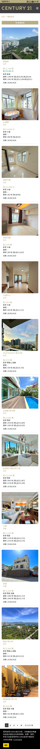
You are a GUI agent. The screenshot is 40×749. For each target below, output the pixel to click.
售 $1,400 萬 (8, 533)
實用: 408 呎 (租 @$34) (12, 137)
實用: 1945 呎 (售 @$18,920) (14, 425)
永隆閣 (6, 122)
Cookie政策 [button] (17, 740)
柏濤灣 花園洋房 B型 (11, 468)
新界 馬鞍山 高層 (9, 362)
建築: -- (6, 134)
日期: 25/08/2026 (9, 371)
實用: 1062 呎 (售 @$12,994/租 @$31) (17, 79)
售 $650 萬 (7, 706)
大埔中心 (7, 295)
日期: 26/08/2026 (9, 82)
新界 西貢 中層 (8, 708)
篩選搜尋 (21, 22)
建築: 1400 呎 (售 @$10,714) (14, 596)
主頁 (3, 16)
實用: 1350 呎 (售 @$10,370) (14, 540)
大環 (5, 526)
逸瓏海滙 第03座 (10, 699)
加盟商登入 (5, 1)
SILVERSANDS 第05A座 (12, 352)
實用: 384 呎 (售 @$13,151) (13, 310)
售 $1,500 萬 (8, 591)
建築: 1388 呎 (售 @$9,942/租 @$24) (17, 76)
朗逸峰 (6, 61)
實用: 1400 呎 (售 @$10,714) (14, 598)
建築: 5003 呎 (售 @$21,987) (14, 480)
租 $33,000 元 (8, 71)
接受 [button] (5, 745)
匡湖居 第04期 (9, 410)
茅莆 (5, 583)
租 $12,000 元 (9, 187)
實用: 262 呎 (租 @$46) (12, 194)
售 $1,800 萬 (8, 648)
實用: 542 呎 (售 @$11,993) (13, 713)
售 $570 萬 (7, 360)
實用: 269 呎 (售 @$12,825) (13, 252)
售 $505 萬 (7, 302)
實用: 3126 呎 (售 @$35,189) (14, 483)
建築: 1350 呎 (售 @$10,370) (14, 538)
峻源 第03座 (8, 641)
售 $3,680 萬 (8, 418)
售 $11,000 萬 (9, 475)
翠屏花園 (7, 179)
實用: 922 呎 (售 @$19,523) (13, 656)
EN (35, 1)
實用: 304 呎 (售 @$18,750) (13, 367)
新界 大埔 (6, 131)
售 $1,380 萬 (8, 68)
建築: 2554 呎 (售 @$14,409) (14, 422)
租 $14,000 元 (9, 129)
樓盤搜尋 (10, 16)
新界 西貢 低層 (8, 593)
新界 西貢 (6, 420)
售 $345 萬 (7, 245)
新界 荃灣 (6, 74)
